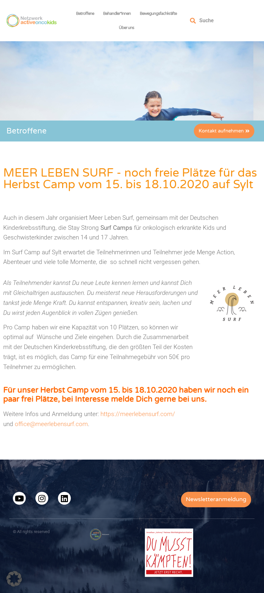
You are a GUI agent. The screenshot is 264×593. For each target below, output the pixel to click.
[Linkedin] (64, 498)
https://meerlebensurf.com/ (137, 414)
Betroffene (85, 13)
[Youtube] (19, 498)
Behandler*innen (117, 13)
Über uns (126, 27)
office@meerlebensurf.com (51, 424)
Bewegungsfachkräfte (158, 13)
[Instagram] (41, 498)
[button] (14, 579)
